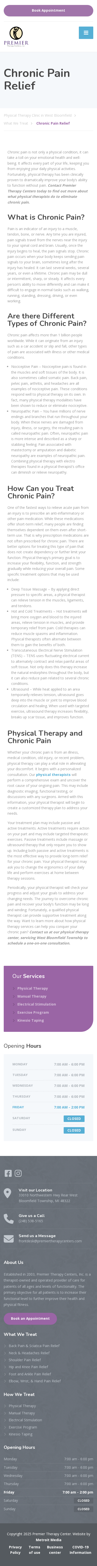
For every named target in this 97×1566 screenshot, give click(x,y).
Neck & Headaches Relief (29, 1353)
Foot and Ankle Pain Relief (30, 1374)
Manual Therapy (32, 996)
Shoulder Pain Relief (25, 1359)
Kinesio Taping (30, 1020)
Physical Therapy (32, 988)
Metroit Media (48, 1539)
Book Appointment (48, 10)
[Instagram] (18, 1175)
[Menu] (86, 33)
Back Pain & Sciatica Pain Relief (34, 1345)
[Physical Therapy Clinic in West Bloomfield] (16, 36)
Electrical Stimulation (36, 1004)
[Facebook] (8, 1175)
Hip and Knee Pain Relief (28, 1366)
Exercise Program (33, 1012)
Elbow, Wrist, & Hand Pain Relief (35, 1381)
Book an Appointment (30, 1318)
